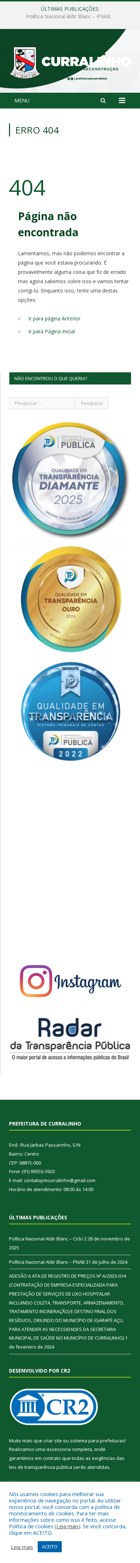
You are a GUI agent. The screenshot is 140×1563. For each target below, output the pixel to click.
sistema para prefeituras (97, 1440)
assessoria (58, 1449)
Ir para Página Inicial (51, 331)
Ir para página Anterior (54, 318)
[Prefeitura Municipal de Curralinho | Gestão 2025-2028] (70, 62)
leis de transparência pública (40, 1467)
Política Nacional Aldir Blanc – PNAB (68, 16)
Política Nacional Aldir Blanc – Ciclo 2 (48, 1238)
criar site (52, 1440)
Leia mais (67, 1526)
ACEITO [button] (49, 1546)
